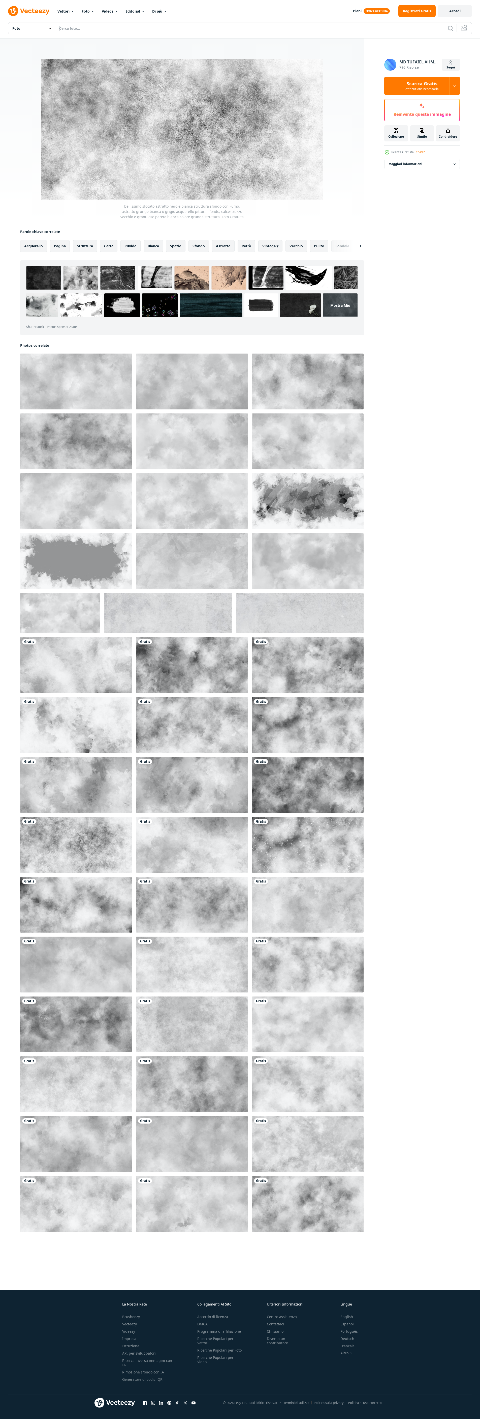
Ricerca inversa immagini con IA (147, 1362)
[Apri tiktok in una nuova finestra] (177, 1403)
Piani (357, 11)
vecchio (296, 246)
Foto (86, 11)
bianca (153, 246)
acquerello (33, 246)
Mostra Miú (340, 305)
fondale (342, 246)
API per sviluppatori (139, 1353)
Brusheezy (131, 1316)
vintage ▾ (270, 246)
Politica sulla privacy (329, 1402)
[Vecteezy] (28, 11)
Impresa (129, 1338)
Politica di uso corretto (365, 1402)
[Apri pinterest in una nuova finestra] (169, 1403)
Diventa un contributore (277, 1340)
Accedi (455, 11)
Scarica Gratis (422, 86)
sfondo (199, 246)
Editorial (132, 11)
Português (349, 1331)
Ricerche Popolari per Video (215, 1359)
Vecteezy (129, 1324)
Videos (107, 11)
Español (347, 1324)
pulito (319, 246)
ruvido (130, 246)
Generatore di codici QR (142, 1379)
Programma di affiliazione (219, 1331)
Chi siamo (275, 1331)
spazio (175, 246)
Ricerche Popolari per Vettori (215, 1340)
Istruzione (130, 1346)
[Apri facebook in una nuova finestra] (145, 1403)
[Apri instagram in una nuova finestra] (153, 1403)
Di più (157, 11)
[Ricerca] (450, 28)
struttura (85, 246)
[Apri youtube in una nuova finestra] (193, 1403)
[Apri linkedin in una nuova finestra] (161, 1403)
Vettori (63, 11)
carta (108, 246)
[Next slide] (356, 246)
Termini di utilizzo (296, 1402)
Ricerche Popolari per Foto (219, 1350)
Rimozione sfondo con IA (143, 1372)
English (346, 1316)
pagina (60, 246)
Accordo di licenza (212, 1316)
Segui (450, 67)
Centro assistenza (282, 1316)
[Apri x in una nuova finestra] (185, 1403)
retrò (246, 246)
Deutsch (347, 1338)
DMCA (202, 1324)
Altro (344, 1353)
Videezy (128, 1331)
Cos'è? (420, 152)
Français (347, 1346)
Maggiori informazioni (405, 164)
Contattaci (275, 1324)
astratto (223, 246)
